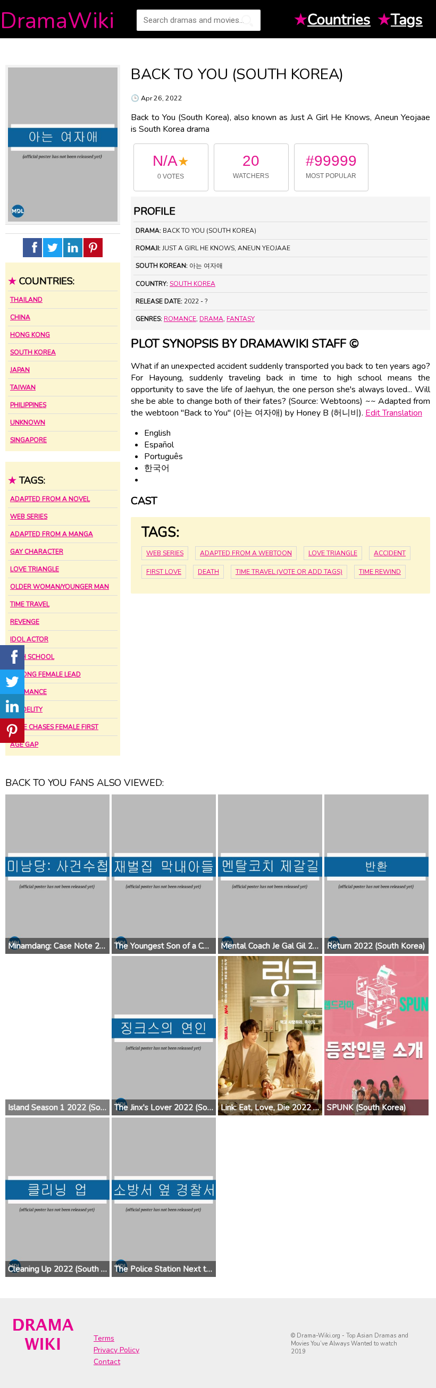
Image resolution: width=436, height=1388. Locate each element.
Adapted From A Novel (50, 499)
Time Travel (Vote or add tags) (289, 572)
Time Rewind (380, 572)
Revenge (24, 621)
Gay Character (36, 551)
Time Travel (29, 604)
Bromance (28, 692)
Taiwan (23, 387)
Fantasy (241, 319)
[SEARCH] (247, 21)
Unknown (27, 422)
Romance (180, 319)
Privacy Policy (116, 1350)
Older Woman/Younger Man (59, 586)
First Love (163, 572)
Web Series (28, 516)
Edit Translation (393, 413)
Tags (407, 20)
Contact (107, 1362)
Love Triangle (34, 569)
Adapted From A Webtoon (246, 553)
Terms (104, 1338)
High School (32, 657)
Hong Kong (30, 335)
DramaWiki (57, 21)
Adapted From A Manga (51, 534)
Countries (339, 20)
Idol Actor (29, 639)
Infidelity (26, 709)
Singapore (28, 440)
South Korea (33, 352)
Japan (20, 370)
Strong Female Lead (45, 674)
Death (208, 572)
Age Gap (24, 744)
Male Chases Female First (54, 727)
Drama (211, 319)
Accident (390, 553)
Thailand (26, 299)
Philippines (28, 405)
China (20, 317)
